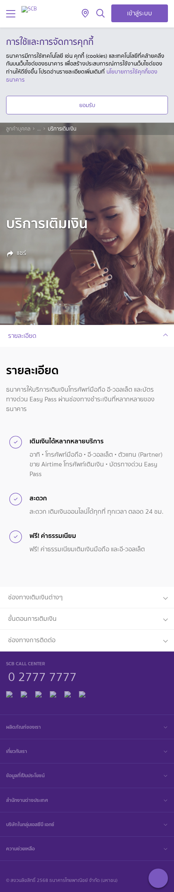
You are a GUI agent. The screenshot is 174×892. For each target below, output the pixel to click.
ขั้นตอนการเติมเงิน (32, 618)
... (39, 129)
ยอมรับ (87, 105)
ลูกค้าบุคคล (18, 129)
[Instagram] (82, 693)
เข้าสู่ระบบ (139, 13)
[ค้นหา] (100, 13)
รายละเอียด (22, 335)
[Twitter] (67, 693)
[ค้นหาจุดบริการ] (85, 13)
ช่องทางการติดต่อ (31, 640)
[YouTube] (53, 693)
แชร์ (21, 253)
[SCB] (29, 9)
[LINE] (24, 693)
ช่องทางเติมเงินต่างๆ (35, 597)
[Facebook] (9, 693)
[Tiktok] (38, 693)
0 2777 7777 (42, 675)
